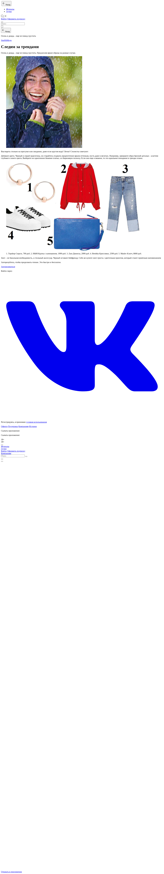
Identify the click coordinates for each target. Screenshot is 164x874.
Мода (9, 40)
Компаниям (23, 426)
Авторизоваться (8, 267)
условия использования (36, 422)
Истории (33, 426)
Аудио (9, 11)
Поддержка (13, 426)
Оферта (4, 426)
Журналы (10, 9)
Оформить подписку (16, 19)
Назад (7, 5)
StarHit (4, 40)
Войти (4, 19)
